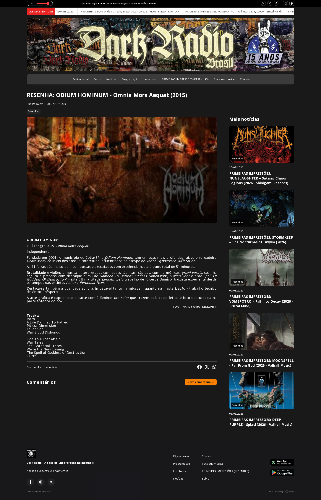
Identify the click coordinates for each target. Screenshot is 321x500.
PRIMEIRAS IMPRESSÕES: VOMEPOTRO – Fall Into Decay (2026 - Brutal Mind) (206, 11)
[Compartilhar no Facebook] (199, 367)
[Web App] (285, 3)
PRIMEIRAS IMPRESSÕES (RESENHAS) (185, 79)
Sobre (97, 79)
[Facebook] (276, 3)
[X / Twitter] (263, 3)
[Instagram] (269, 3)
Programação (130, 79)
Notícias (111, 79)
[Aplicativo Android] (291, 3)
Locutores (150, 79)
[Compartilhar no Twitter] (207, 367)
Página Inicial (80, 79)
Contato (245, 79)
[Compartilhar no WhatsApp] (214, 367)
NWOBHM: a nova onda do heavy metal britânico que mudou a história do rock (102, 11)
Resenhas (33, 111)
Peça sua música (224, 79)
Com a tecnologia (276, 491)
